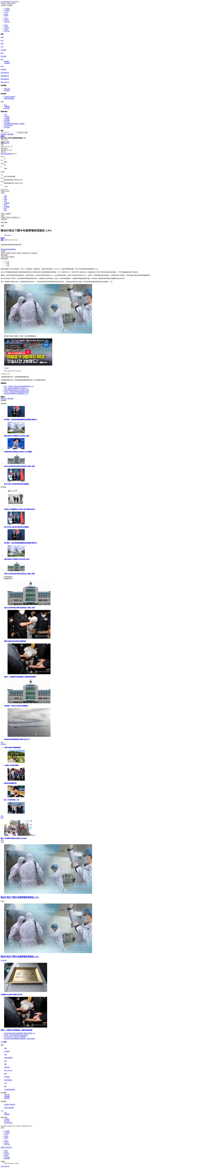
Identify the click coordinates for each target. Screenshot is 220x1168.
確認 (2, 225)
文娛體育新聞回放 (9, 1089)
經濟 (2, 43)
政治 (2, 40)
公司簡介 (7, 116)
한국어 (6, 1134)
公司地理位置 (8, 125)
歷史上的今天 (5, 82)
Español (6, 1141)
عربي (5, 1140)
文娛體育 (3, 50)
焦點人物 (7, 88)
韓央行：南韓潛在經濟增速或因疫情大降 (16, 392)
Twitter (6, 29)
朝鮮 (2, 53)
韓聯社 (3, 136)
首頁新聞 (3, 960)
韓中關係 (3, 56)
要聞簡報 (7, 1098)
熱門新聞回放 (5, 72)
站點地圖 (7, 108)
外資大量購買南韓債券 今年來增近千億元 (16, 390)
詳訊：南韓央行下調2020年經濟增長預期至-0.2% (19, 386)
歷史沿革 (7, 122)
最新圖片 (7, 61)
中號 (7, 264)
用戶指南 (7, 127)
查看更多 (6, 143)
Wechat (6, 26)
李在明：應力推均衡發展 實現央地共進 (16, 1035)
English (6, 1136)
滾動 (2, 37)
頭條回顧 (3, 69)
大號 (7, 265)
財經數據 (7, 90)
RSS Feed (7, 31)
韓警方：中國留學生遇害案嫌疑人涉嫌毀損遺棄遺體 (16, 1030)
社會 (2, 47)
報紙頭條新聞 (5, 79)
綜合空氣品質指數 (6, 153)
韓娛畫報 (7, 63)
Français (6, 1143)
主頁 (2, 1042)
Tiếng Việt (7, 1144)
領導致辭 (7, 120)
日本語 (6, 1138)
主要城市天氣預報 (9, 97)
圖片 (2, 59)
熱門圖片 (3, 744)
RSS (5, 105)
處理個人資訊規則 (6, 1147)
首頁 (5, 114)
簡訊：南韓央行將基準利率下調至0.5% (16, 388)
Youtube (6, 368)
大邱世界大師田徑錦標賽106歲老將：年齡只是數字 (19, 1038)
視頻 (2, 66)
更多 (2, 742)
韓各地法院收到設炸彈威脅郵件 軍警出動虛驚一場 (19, 1033)
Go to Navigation (14, 1)
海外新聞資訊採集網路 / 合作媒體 (14, 123)
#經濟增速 (10, 134)
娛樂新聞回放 (5, 76)
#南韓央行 (4, 134)
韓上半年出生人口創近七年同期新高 (15, 1037)
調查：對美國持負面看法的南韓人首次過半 (14, 838)
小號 (7, 262)
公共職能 (7, 118)
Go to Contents (5, 1)
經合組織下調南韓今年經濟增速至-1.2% (16, 393)
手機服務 (7, 106)
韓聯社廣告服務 (9, 98)
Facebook (6, 28)
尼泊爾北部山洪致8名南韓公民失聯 (11, 994)
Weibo (6, 25)
